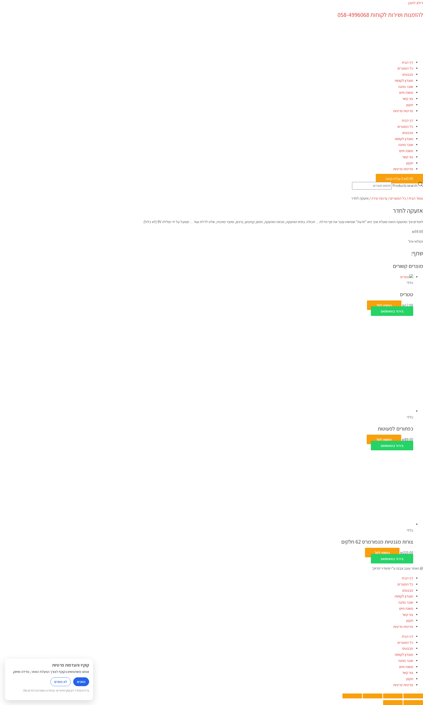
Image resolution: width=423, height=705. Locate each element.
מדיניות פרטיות (403, 110)
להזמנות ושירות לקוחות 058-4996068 (380, 15)
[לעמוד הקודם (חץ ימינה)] (413, 702)
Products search (404, 185)
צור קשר (407, 98)
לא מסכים (60, 682)
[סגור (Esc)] (352, 695)
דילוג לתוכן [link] (415, 2)
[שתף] (372, 695)
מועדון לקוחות (404, 80)
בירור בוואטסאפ (392, 311)
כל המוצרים (405, 68)
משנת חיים (406, 92)
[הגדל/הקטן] (413, 695)
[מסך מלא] (393, 695)
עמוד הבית (416, 198)
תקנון (409, 104)
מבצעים (407, 74)
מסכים (81, 682)
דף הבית (407, 62)
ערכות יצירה (379, 198)
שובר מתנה (405, 86)
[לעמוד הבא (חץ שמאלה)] (393, 702)
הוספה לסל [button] (384, 305)
